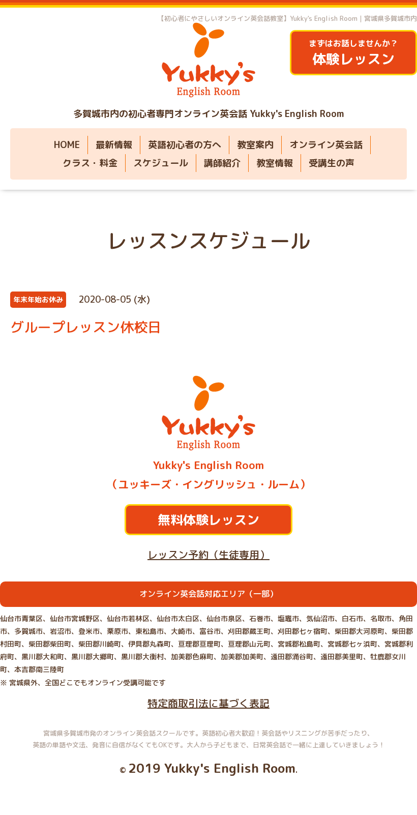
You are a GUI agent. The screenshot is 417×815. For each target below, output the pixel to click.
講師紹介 (222, 163)
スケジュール (160, 163)
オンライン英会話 (326, 144)
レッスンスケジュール (208, 240)
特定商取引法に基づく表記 (208, 703)
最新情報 (114, 144)
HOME (67, 144)
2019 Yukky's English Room (211, 768)
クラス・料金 (90, 163)
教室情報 (274, 163)
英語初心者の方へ (184, 144)
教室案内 (255, 144)
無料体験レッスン (208, 520)
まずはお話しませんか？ (353, 53)
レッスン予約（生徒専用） (208, 554)
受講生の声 (331, 163)
